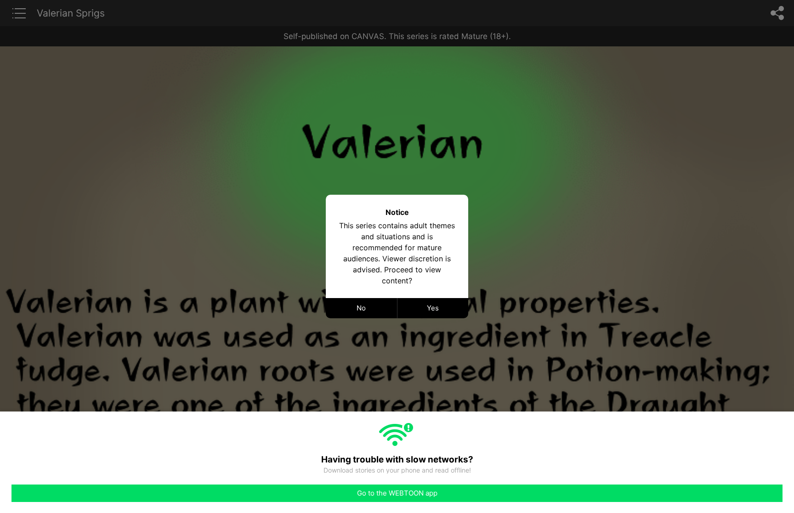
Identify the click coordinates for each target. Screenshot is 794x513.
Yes (433, 308)
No (361, 308)
